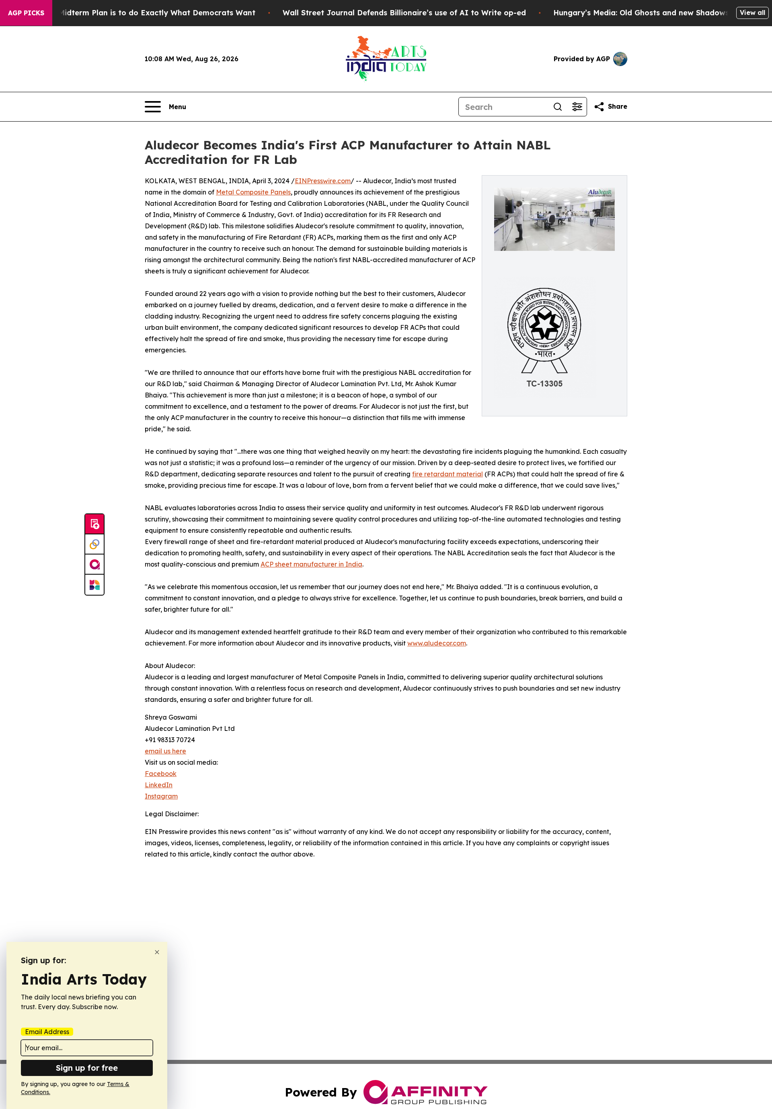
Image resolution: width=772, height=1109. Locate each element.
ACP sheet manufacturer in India (311, 564)
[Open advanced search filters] (577, 106)
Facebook (161, 774)
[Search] (557, 106)
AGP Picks (26, 13)
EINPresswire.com (323, 181)
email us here (165, 751)
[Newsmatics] (94, 585)
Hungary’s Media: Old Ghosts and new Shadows (641, 12)
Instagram (161, 796)
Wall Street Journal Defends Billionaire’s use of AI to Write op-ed (404, 12)
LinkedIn (158, 785)
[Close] (157, 952)
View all (752, 12)
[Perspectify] (94, 544)
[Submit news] (94, 524)
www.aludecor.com (436, 643)
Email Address (47, 1032)
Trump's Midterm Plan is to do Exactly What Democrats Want (141, 12)
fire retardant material (447, 474)
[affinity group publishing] (94, 564)
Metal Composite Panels (253, 192)
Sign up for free (87, 1068)
